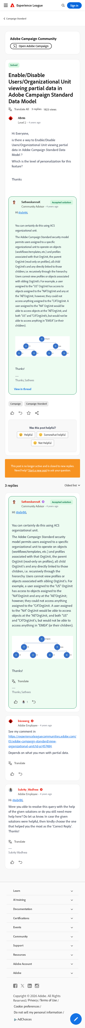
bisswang (23, 721)
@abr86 (22, 212)
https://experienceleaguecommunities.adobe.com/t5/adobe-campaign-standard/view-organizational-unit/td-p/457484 (42, 741)
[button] (21, 109)
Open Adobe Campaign (33, 46)
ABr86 (21, 118)
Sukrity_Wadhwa (28, 789)
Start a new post (37, 470)
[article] (42, 602)
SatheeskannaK (30, 202)
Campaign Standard (16, 18)
